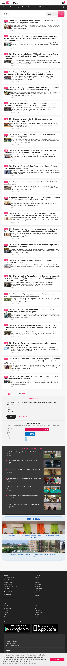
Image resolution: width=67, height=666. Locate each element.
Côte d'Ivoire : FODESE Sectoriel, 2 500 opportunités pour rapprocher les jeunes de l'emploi (28, 7)
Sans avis (10, 412)
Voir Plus (19, 393)
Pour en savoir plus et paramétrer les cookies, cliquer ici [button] (20, 663)
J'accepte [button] (57, 659)
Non (9, 409)
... (6, 394)
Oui (9, 407)
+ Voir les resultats (22, 416)
